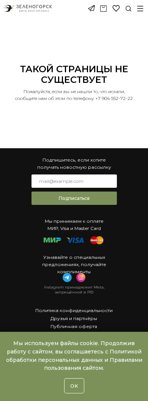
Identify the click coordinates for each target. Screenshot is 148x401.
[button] (140, 9)
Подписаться (74, 198)
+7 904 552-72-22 (114, 98)
